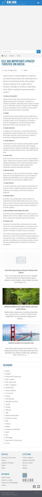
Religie (7, 426)
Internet (8, 410)
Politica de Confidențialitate (9, 483)
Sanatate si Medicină (12, 429)
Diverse (7, 396)
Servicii (24, 465)
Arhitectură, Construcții (13, 376)
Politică (7, 424)
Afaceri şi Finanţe (27, 463)
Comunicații (9, 393)
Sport (7, 432)
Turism (25, 70)
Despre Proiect (5, 477)
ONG (6, 421)
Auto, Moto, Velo (10, 382)
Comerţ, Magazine (27, 458)
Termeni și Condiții (6, 480)
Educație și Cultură (11, 401)
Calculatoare (9, 388)
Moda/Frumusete (11, 418)
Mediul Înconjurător (12, 415)
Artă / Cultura (9, 379)
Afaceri (7, 371)
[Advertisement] (21, 28)
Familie (7, 404)
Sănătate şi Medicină (28, 460)
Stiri (6, 435)
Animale (8, 374)
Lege (6, 413)
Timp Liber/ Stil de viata (13, 440)
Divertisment (9, 399)
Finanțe (7, 407)
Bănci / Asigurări (11, 385)
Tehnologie (9, 438)
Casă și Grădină (10, 390)
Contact (3, 485)
